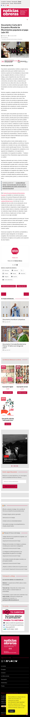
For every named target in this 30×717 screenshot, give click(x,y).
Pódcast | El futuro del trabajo (12, 533)
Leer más (8, 424)
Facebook (1, 5)
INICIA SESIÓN (17, 3)
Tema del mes (6, 588)
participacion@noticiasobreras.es (11, 600)
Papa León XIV (22, 286)
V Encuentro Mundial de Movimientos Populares (11, 39)
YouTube (7, 5)
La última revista (5, 3)
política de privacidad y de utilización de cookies (14, 699)
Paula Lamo (14, 461)
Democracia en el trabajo (9, 517)
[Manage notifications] (27, 714)
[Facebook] (15, 265)
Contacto (8, 1)
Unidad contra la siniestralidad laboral (12, 521)
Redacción (5, 35)
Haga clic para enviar (10, 486)
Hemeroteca (4, 682)
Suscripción (14, 1)
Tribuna (12, 456)
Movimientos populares (9, 286)
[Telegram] (17, 265)
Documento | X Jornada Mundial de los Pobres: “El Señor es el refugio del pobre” (14, 346)
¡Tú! (5, 506)
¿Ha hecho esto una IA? (17, 459)
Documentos (5, 37)
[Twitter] (13, 265)
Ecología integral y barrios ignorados (12, 514)
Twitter (3, 5)
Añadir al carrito (8, 392)
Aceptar (11, 711)
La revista (3, 1)
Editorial (5, 583)
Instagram (5, 5)
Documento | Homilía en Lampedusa (14, 319)
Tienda (11, 3)
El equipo (3, 669)
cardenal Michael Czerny (7, 201)
